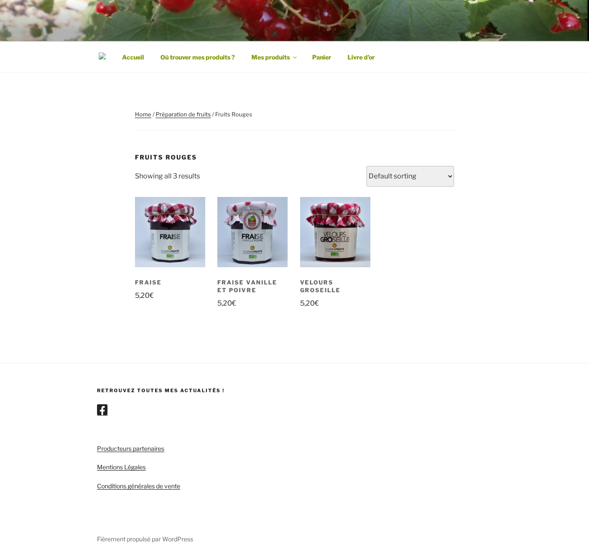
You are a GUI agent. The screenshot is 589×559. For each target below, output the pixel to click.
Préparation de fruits (183, 114)
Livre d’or (361, 57)
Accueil (133, 57)
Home (143, 114)
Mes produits (270, 57)
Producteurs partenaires (130, 448)
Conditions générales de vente (138, 486)
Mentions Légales (121, 467)
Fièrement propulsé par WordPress (145, 539)
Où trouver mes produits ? (197, 57)
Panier (321, 57)
